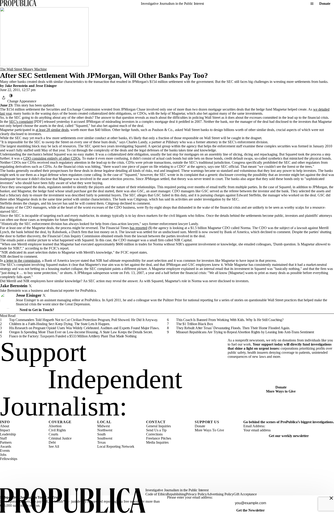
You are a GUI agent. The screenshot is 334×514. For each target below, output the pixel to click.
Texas (101, 442)
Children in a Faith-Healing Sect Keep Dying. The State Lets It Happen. (59, 324)
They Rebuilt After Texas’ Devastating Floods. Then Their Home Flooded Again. (233, 328)
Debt (52, 442)
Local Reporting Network (115, 446)
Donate (324, 3)
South (101, 434)
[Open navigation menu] (312, 3)
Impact (5, 430)
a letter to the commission (22, 260)
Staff (3, 438)
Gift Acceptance (245, 494)
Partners (6, 442)
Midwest (103, 426)
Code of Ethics (156, 494)
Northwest (104, 430)
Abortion (55, 426)
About (4, 426)
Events (5, 450)
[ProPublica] (18, 3)
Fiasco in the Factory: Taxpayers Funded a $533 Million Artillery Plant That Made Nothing (73, 336)
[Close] (331, 498)
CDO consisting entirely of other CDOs (51, 158)
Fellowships (8, 459)
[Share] (3, 97)
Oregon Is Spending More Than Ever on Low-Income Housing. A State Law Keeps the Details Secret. (81, 332)
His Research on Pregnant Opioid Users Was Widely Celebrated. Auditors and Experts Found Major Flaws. (84, 328)
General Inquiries (158, 426)
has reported (138, 228)
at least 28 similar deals (52, 130)
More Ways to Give (281, 391)
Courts (53, 434)
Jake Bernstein (16, 86)
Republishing (176, 494)
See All (54, 446)
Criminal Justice (60, 438)
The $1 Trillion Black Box (194, 324)
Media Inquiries (157, 442)
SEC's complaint (21, 122)
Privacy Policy (196, 494)
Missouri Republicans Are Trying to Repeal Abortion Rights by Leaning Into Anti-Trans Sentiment (245, 332)
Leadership (8, 434)
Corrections (154, 434)
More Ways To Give (209, 430)
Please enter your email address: (190, 497)
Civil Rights (57, 430)
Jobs (3, 455)
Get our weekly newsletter (289, 436)
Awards (5, 446)
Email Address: (254, 426)
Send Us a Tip (156, 430)
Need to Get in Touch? (37, 310)
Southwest (104, 438)
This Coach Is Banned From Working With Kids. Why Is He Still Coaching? (230, 320)
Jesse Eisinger (46, 86)
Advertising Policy (220, 494)
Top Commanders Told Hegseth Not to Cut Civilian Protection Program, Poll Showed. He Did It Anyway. (83, 320)
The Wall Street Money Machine (23, 69)
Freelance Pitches (158, 438)
